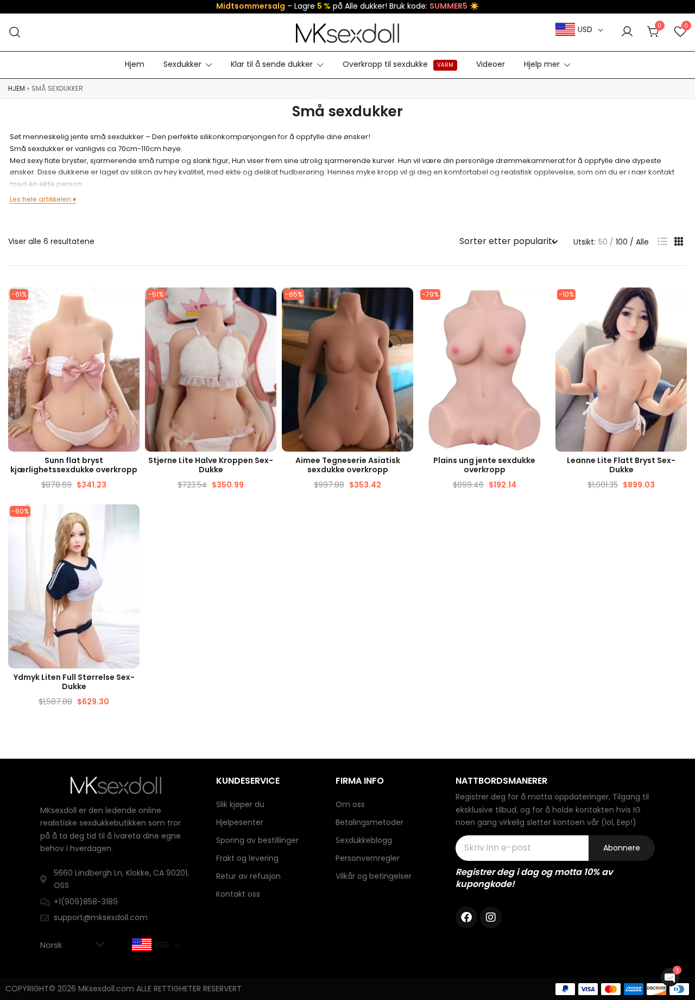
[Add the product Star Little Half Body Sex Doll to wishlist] (266, 305)
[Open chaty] (670, 977)
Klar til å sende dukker (272, 64)
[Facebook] (466, 917)
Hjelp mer (542, 64)
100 (622, 242)
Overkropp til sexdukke (398, 64)
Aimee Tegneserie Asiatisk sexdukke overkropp (347, 465)
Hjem (134, 64)
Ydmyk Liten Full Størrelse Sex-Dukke (74, 682)
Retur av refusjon (248, 876)
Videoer (490, 64)
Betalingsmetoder (369, 822)
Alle (642, 242)
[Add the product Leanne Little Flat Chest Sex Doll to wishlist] (677, 305)
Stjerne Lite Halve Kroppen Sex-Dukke (210, 465)
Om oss (350, 804)
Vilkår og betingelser (374, 876)
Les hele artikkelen (40, 199)
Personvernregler (368, 858)
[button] (662, 241)
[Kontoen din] (627, 32)
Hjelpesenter (239, 822)
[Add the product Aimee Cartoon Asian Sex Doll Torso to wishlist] (403, 305)
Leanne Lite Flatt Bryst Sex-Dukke (621, 465)
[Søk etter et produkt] (15, 32)
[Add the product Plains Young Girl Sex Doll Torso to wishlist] (540, 305)
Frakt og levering (247, 858)
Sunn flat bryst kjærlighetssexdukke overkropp (73, 465)
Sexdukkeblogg (364, 840)
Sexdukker (182, 64)
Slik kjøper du (240, 804)
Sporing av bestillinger (257, 840)
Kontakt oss (238, 894)
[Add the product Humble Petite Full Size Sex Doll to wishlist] (130, 522)
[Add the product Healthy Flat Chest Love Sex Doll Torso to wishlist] (130, 305)
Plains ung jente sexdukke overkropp (484, 465)
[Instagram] (491, 917)
